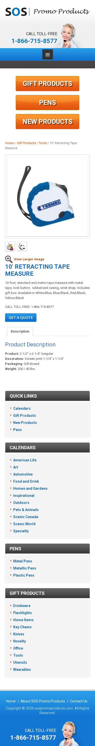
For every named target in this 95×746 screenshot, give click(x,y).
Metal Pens (22, 561)
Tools (43, 143)
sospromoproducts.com (54, 708)
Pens (47, 102)
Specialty (21, 531)
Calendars (22, 408)
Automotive (23, 474)
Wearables (22, 669)
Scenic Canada (25, 517)
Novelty (19, 641)
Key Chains (22, 627)
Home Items (23, 620)
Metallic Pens (24, 568)
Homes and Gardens (30, 488)
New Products (47, 121)
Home (9, 143)
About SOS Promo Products (43, 701)
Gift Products (47, 83)
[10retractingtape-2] (22, 247)
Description (20, 331)
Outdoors (21, 502)
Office (18, 648)
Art (15, 467)
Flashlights (22, 613)
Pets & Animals (26, 510)
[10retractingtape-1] (47, 196)
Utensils (20, 662)
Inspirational (23, 495)
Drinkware (21, 605)
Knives (18, 634)
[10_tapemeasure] (10, 247)
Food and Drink (26, 481)
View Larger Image (29, 259)
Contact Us (78, 701)
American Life (24, 460)
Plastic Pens (23, 575)
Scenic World (24, 524)
